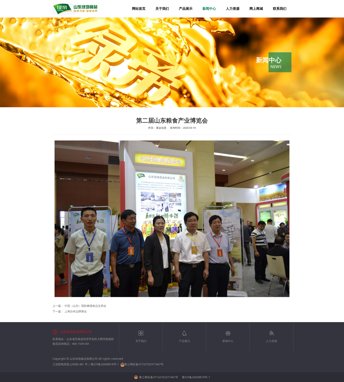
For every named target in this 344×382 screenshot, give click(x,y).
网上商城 (256, 9)
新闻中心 (209, 9)
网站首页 (139, 9)
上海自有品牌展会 (75, 311)
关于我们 (162, 9)
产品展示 (186, 9)
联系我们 (279, 9)
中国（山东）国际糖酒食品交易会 (85, 306)
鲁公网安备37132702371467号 (143, 364)
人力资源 (232, 9)
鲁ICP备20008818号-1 (105, 364)
